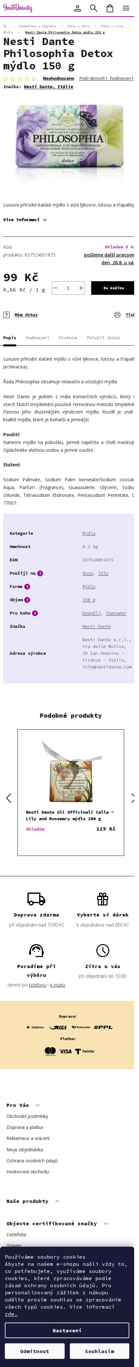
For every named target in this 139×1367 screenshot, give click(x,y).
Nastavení (67, 1330)
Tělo (103, 573)
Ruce (87, 573)
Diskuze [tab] (68, 338)
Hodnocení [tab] (37, 338)
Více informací (21, 219)
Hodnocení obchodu (27, 1172)
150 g (88, 600)
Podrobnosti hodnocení (106, 78)
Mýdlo (88, 586)
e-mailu (57, 985)
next (133, 797)
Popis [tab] (9, 338)
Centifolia (16, 1234)
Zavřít (40, 310)
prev (8, 797)
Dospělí (91, 613)
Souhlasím (99, 1351)
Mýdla (88, 533)
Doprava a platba (24, 1127)
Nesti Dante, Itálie (48, 87)
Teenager (116, 613)
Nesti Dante (96, 626)
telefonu (37, 985)
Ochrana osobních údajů (32, 1160)
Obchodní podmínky (27, 1116)
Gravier (13, 1245)
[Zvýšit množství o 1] (81, 288)
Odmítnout (34, 1351)
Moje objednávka (24, 1149)
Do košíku (113, 287)
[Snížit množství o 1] (55, 288)
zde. (11, 1314)
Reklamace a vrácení (27, 1138)
